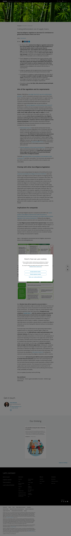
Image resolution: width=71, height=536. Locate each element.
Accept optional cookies (35, 271)
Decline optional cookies (35, 274)
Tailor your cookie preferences (35, 277)
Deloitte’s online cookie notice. (36, 266)
